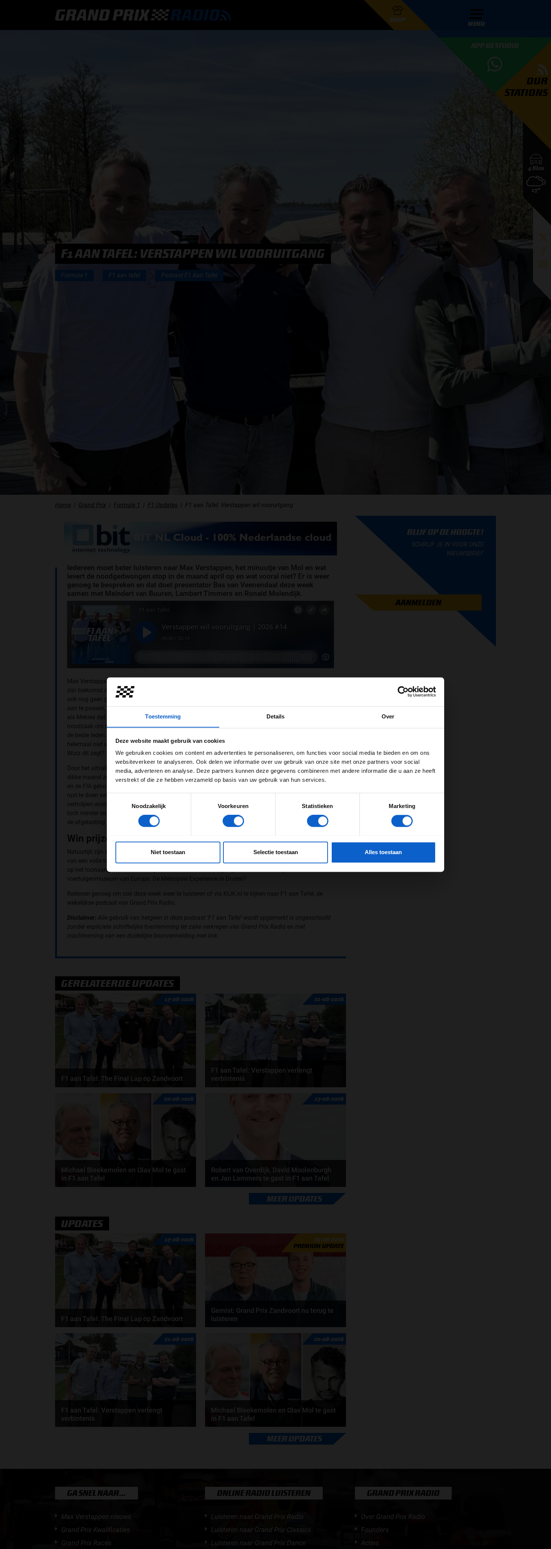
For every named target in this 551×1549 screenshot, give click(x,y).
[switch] (233, 821)
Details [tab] (276, 716)
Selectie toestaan (275, 852)
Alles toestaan (383, 852)
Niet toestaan (168, 852)
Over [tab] (388, 716)
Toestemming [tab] (163, 716)
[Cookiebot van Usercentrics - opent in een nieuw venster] (403, 691)
